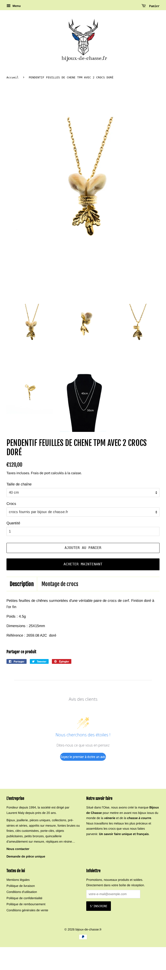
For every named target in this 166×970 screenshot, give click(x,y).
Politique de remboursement (25, 904)
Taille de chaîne (19, 484)
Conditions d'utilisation (21, 892)
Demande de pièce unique (25, 856)
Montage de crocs (60, 584)
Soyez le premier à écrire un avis (83, 757)
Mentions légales (18, 879)
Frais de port (40, 473)
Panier (153, 6)
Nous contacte (17, 849)
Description (22, 584)
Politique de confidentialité (24, 898)
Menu (16, 6)
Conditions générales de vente (27, 910)
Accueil (12, 77)
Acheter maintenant (83, 564)
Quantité (13, 523)
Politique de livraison (20, 886)
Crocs (11, 504)
